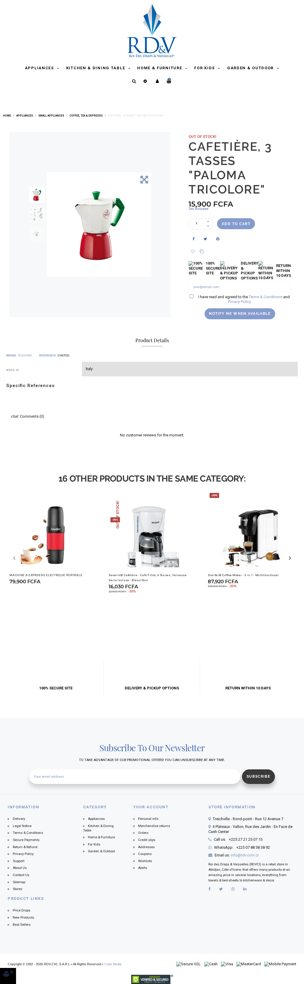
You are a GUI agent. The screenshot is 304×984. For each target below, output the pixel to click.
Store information (232, 807)
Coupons (145, 854)
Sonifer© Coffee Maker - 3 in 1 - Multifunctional (243, 575)
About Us (20, 868)
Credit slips (146, 840)
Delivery (19, 819)
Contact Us (21, 875)
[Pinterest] (218, 239)
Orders (143, 833)
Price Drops (21, 910)
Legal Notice (22, 826)
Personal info (148, 819)
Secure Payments (26, 840)
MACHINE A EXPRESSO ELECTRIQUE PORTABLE (46, 575)
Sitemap (19, 882)
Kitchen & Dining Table (96, 68)
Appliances (40, 68)
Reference (47, 355)
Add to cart (236, 224)
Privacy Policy (239, 301)
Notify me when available (239, 314)
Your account (151, 807)
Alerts (142, 868)
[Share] (194, 239)
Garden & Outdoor (251, 68)
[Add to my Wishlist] (193, 251)
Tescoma (25, 355)
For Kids (205, 68)
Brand (11, 355)
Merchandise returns (154, 826)
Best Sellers (22, 924)
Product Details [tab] (152, 340)
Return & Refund (25, 847)
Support (18, 861)
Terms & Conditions (265, 297)
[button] (289, 558)
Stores (17, 889)
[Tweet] (206, 239)
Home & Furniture (160, 68)
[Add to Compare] (203, 251)
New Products (23, 917)
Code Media (112, 964)
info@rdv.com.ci (245, 855)
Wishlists (145, 861)
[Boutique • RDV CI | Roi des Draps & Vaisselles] (152, 30)
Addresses (146, 847)
